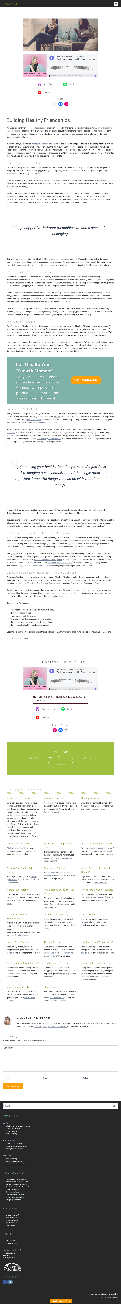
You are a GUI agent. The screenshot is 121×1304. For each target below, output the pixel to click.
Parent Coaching (11, 1134)
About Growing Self (12, 1215)
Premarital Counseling (13, 1128)
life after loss (58, 332)
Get (86, 380)
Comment (8, 1048)
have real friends (62, 259)
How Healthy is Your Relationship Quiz (18, 1187)
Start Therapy (51, 987)
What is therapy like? (15, 848)
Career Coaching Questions (15, 1194)
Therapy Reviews (52, 942)
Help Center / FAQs (12, 1217)
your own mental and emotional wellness (38, 566)
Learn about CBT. (101, 883)
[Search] (114, 1106)
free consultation (57, 997)
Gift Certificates (11, 1223)
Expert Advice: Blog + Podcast (16, 1179)
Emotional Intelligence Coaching (16, 1146)
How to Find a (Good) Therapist (97, 890)
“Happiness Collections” (20, 815)
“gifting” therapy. (69, 974)
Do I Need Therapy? (54, 798)
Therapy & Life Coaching (14, 1143)
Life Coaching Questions (14, 1192)
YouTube (47, 93)
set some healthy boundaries (60, 563)
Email (45, 1078)
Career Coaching (11, 1159)
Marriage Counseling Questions (16, 1184)
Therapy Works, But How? (94, 798)
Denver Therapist (90, 914)
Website (86, 1078)
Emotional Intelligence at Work (16, 1164)
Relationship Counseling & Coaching (18, 1126)
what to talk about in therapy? (101, 848)
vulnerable (11, 432)
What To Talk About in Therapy (96, 843)
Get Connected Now (61, 1301)
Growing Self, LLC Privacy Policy (108, 1298)
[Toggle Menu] (116, 4)
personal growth (34, 419)
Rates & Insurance (12, 1220)
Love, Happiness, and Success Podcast (50, 1026)
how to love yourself (48, 423)
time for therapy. (53, 812)
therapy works (99, 809)
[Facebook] (5, 1282)
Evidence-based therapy (60, 904)
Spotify (72, 84)
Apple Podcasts (50, 84)
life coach (41, 438)
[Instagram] (10, 1282)
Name (6, 1078)
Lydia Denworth (93, 580)
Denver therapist (103, 128)
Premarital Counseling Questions (17, 1182)
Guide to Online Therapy (56, 914)
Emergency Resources (13, 1200)
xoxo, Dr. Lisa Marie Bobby (17, 639)
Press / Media (10, 1225)
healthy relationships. (19, 935)
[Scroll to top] (6, 1297)
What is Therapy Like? (18, 843)
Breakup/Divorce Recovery (14, 1149)
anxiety (57, 416)
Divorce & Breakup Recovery (95, 963)
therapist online (54, 438)
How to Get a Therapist (18, 942)
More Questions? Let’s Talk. (21, 987)
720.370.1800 (10, 1241)
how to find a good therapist (92, 897)
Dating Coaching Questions (15, 1197)
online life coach (13, 131)
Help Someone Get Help (56, 963)
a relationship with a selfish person (48, 559)
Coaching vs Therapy (54, 868)
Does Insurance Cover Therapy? (23, 963)
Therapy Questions (18, 789)
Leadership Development (14, 1161)
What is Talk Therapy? (18, 890)
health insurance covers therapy (20, 974)
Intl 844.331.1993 (11, 1243)
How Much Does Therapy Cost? (97, 942)
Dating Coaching (11, 1131)
